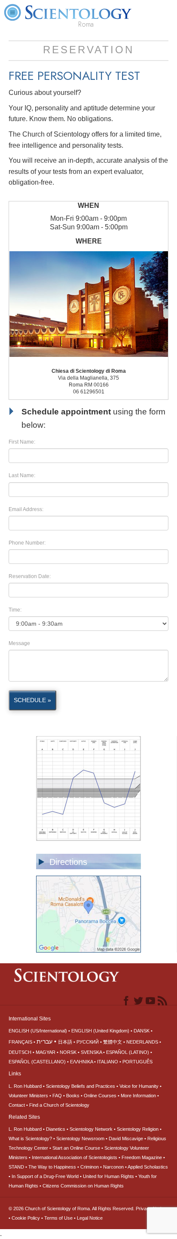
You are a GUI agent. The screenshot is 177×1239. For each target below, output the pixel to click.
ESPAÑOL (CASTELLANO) (37, 1061)
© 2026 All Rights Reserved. (72, 1208)
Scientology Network (91, 1129)
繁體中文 (112, 1041)
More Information (138, 1095)
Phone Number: (27, 543)
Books (72, 1095)
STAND (16, 1166)
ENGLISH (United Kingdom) (100, 1030)
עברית (44, 1041)
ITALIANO (107, 1061)
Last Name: (22, 475)
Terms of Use (58, 1218)
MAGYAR (45, 1052)
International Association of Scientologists (74, 1157)
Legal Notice (90, 1218)
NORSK (68, 1052)
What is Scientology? (30, 1138)
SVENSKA (91, 1052)
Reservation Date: (30, 576)
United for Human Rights (108, 1176)
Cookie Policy (26, 1218)
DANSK (142, 1030)
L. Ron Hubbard (25, 1086)
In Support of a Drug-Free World (45, 1176)
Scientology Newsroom (80, 1138)
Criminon (89, 1166)
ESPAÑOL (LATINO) (127, 1052)
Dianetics (55, 1129)
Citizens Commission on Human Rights (83, 1185)
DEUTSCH (20, 1052)
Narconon (113, 1166)
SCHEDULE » (32, 700)
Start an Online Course (76, 1148)
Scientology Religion (138, 1129)
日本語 (65, 1041)
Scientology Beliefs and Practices (80, 1086)
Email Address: (26, 509)
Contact (17, 1105)
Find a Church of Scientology (59, 1105)
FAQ (57, 1095)
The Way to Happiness (52, 1166)
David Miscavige (126, 1138)
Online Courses (100, 1095)
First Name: (22, 442)
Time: (15, 610)
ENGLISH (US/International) (38, 1030)
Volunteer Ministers (28, 1095)
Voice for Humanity (139, 1086)
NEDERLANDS (142, 1041)
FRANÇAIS (20, 1041)
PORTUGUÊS (137, 1061)
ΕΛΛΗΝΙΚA (81, 1061)
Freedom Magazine (142, 1157)
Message (19, 643)
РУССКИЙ (87, 1041)
